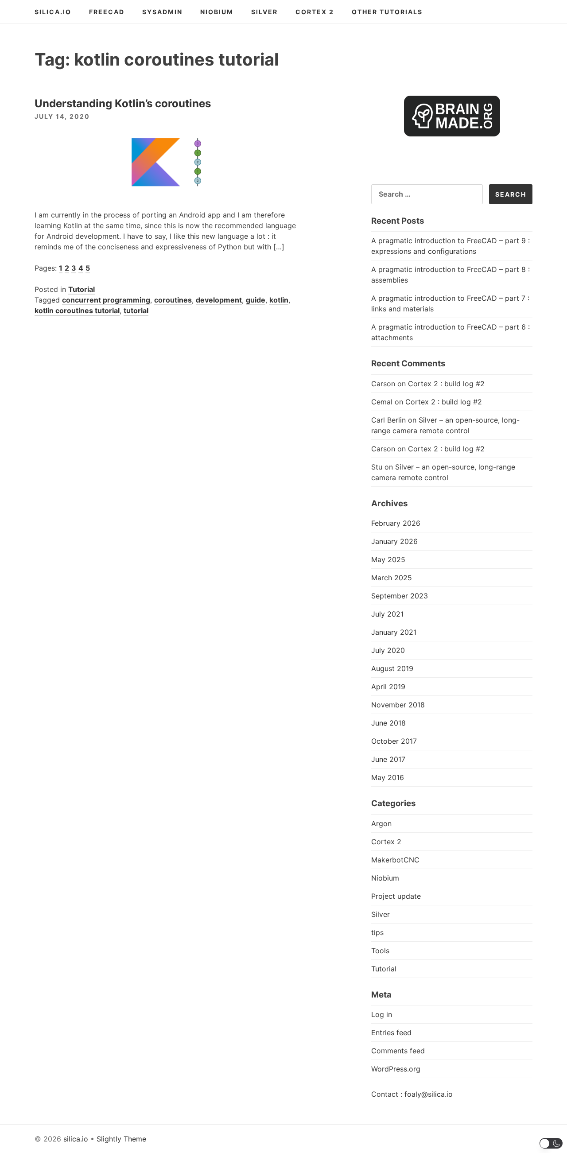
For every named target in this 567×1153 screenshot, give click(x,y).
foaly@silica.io (428, 1094)
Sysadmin (162, 12)
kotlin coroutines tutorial (77, 310)
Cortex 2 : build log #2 (446, 383)
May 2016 (387, 777)
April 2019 (388, 686)
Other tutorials (387, 12)
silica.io (53, 12)
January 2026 (394, 541)
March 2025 (391, 577)
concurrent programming (106, 299)
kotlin (278, 299)
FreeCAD (106, 12)
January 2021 (393, 632)
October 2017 (394, 741)
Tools (380, 950)
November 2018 (398, 704)
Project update (396, 896)
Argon (381, 823)
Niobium (216, 12)
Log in (381, 1014)
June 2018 (388, 722)
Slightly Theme (121, 1138)
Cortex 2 (314, 12)
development (219, 299)
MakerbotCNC (395, 859)
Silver (264, 12)
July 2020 (388, 650)
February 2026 (395, 523)
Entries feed (391, 1032)
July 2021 (387, 613)
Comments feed (398, 1050)
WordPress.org (395, 1068)
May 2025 (388, 559)
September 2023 (399, 595)
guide (255, 299)
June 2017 (388, 759)
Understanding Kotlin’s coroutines (123, 103)
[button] (551, 1143)
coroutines (173, 299)
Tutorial (81, 289)
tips (377, 932)
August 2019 (392, 668)
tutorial (136, 310)
